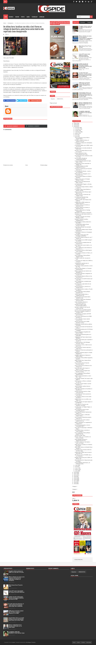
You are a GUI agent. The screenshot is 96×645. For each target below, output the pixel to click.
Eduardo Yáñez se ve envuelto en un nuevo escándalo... (83, 437)
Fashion (17, 17)
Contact (83, 642)
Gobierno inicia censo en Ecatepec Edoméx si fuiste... (82, 179)
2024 (75, 126)
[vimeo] (79, 2)
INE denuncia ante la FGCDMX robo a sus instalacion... (83, 455)
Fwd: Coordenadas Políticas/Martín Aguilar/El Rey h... (82, 374)
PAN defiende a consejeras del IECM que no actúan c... (83, 314)
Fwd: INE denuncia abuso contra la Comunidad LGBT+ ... (82, 425)
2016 (75, 482)
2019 (75, 478)
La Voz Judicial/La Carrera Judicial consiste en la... (82, 319)
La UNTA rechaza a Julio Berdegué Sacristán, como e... (82, 343)
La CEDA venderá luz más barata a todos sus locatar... (82, 442)
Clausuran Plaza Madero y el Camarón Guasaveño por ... (83, 269)
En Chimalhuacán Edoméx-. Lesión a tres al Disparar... (83, 172)
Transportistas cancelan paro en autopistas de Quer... (82, 264)
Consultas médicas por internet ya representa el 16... (82, 205)
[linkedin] (88, 2)
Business (11, 17)
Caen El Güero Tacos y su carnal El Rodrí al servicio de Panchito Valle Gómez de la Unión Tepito (16, 619)
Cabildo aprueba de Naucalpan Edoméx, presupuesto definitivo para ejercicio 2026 (16, 598)
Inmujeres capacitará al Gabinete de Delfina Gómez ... (82, 356)
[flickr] (82, 2)
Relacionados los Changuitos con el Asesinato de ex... (82, 174)
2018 (75, 479)
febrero (76, 469)
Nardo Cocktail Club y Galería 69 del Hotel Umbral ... (83, 361)
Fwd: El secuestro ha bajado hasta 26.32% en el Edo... (82, 371)
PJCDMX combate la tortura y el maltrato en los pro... (82, 141)
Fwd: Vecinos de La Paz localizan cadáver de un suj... (82, 420)
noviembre (77, 129)
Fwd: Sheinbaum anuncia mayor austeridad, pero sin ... (82, 410)
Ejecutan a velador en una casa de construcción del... (82, 308)
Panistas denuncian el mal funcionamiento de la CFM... (81, 154)
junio (76, 136)
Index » (74, 498)
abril (76, 466)
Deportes (53, 98)
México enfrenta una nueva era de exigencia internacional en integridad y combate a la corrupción (16, 578)
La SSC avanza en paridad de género (83, 309)
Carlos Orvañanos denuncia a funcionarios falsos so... (81, 302)
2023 (75, 472)
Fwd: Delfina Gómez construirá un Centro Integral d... (82, 431)
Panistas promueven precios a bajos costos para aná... (83, 392)
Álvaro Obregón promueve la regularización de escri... (81, 440)
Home (5, 17)
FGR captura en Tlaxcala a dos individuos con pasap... (81, 405)
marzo (76, 468)
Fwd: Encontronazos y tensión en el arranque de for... (82, 287)
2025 (75, 124)
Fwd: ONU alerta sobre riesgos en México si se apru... (82, 369)
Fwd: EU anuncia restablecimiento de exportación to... (83, 243)
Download (41, 17)
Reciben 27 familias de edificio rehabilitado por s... (81, 220)
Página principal (53, 103)
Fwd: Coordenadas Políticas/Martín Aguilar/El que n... (82, 292)
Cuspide (13, 642)
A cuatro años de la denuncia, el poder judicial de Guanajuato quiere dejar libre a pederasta (16, 605)
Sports (23, 17)
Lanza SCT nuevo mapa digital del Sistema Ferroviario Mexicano (16, 591)
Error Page (89, 642)
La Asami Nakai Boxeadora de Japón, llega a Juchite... (83, 161)
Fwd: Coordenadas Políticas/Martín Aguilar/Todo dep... (82, 433)
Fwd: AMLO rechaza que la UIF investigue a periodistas (81, 235)
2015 (75, 483)
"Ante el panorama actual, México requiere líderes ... (82, 138)
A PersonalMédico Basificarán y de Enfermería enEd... (82, 463)
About (78, 642)
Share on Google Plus (36, 100)
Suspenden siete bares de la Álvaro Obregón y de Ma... (82, 217)
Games (28, 17)
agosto (76, 133)
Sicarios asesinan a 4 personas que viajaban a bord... (82, 195)
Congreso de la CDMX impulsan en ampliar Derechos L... (82, 203)
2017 (75, 480)
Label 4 (75, 500)
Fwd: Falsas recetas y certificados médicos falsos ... (82, 415)
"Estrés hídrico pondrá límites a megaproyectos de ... (81, 295)
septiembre (77, 131)
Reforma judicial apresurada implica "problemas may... (82, 297)
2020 (75, 476)
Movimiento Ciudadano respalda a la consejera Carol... (83, 312)
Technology (34, 17)
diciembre (77, 127)
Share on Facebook (11, 100)
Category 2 (74, 489)
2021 (75, 475)
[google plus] (92, 2)
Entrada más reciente (8, 165)
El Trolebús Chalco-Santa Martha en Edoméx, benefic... (83, 190)
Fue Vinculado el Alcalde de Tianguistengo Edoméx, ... (81, 159)
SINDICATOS (60, 98)
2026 (75, 123)
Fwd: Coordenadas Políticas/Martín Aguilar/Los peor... (82, 256)
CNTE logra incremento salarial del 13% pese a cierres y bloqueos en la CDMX (16, 612)
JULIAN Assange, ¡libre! (80, 435)
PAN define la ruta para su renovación (83, 212)
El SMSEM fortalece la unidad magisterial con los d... (81, 167)
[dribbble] (85, 2)
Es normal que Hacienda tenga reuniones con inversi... (81, 198)
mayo (76, 465)
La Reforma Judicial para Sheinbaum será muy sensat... (83, 300)
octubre (76, 130)
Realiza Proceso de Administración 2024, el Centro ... (82, 182)
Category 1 (74, 486)
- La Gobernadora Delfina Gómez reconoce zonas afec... (82, 225)
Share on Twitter (23, 100)
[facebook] (73, 2)
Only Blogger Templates (31, 642)
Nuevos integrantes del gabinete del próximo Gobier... (82, 332)
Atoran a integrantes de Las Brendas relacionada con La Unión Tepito (15, 626)
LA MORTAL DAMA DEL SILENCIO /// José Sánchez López (17, 632)
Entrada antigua (43, 165)
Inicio (26, 165)
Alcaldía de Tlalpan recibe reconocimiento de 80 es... (81, 305)
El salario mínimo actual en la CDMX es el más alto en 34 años (16, 572)
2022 (75, 473)
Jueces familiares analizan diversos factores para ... (82, 387)
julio (76, 134)
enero (76, 470)
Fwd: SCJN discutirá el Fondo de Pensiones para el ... (82, 363)
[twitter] (76, 2)
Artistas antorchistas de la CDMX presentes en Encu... (82, 322)
